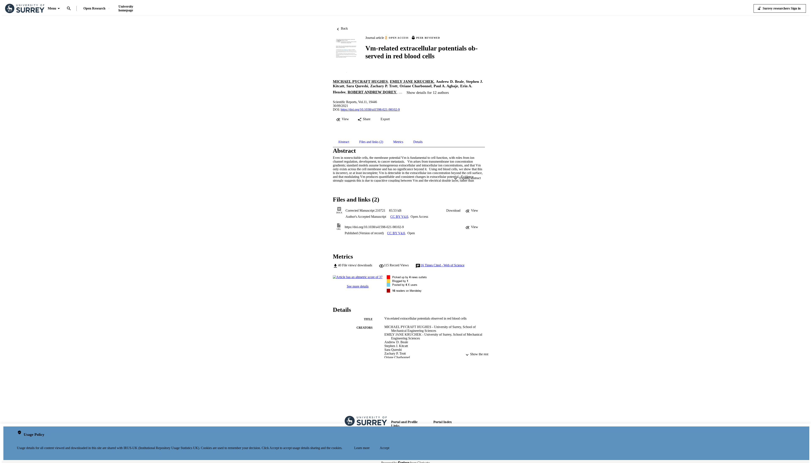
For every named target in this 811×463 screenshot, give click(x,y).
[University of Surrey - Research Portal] (24, 8)
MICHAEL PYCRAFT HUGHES (360, 81)
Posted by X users (404, 285)
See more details (358, 286)
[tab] (343, 142)
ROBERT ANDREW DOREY (372, 92)
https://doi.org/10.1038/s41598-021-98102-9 (370, 109)
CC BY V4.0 (399, 216)
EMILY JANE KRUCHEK (412, 81)
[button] (453, 210)
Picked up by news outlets (409, 277)
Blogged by (400, 281)
